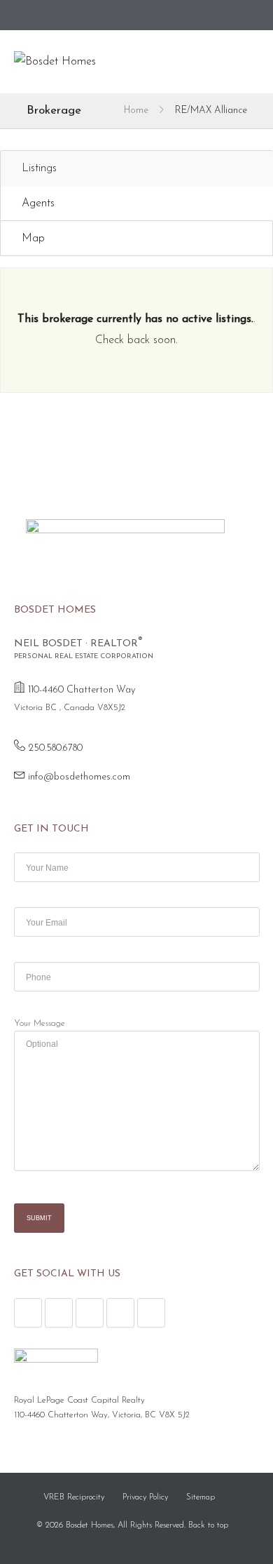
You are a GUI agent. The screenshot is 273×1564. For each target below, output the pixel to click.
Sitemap (200, 1497)
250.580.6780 (55, 748)
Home (136, 110)
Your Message (39, 1024)
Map (33, 238)
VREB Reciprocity (73, 1497)
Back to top (208, 1525)
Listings (39, 168)
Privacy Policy (145, 1497)
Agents (38, 203)
